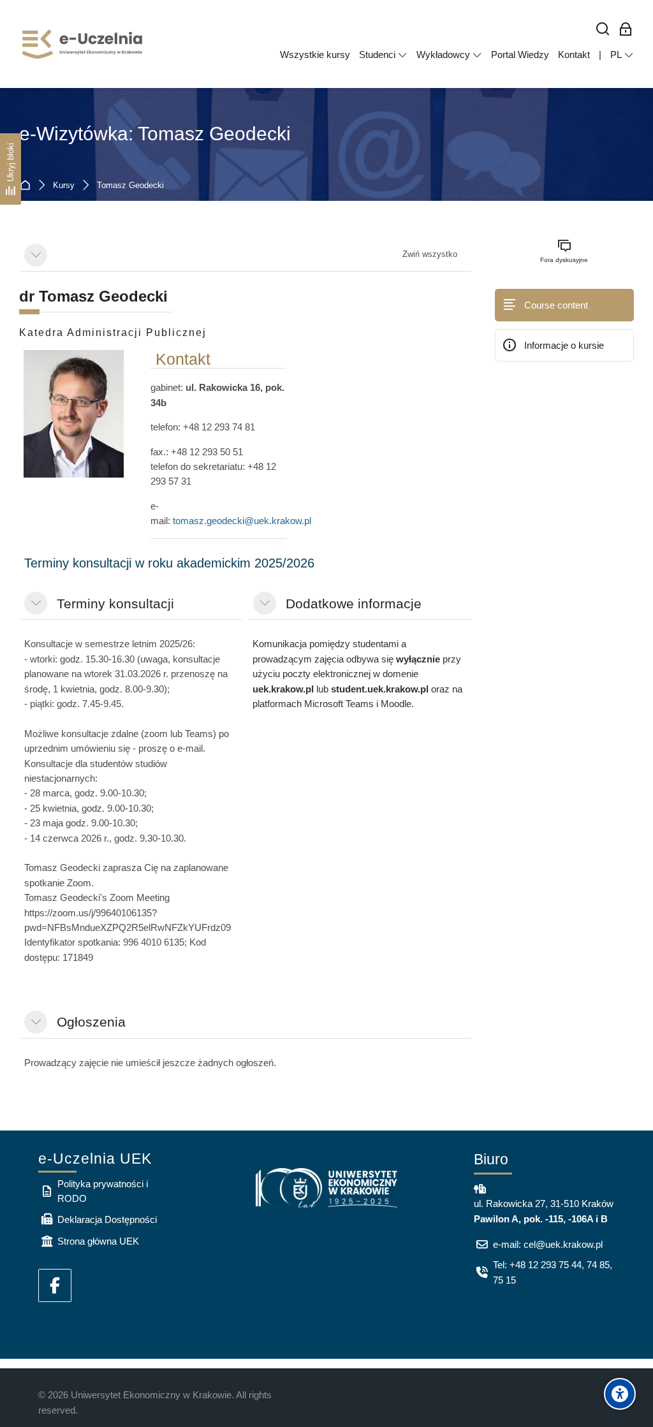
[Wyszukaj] (603, 30)
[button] (35, 255)
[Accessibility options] (620, 1394)
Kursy (64, 186)
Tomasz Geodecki (130, 186)
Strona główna (27, 186)
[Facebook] (54, 1285)
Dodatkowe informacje (354, 603)
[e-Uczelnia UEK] (83, 44)
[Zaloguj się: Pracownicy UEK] (626, 30)
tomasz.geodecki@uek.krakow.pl (242, 520)
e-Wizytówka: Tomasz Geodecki (155, 133)
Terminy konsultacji (115, 603)
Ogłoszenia (91, 1021)
